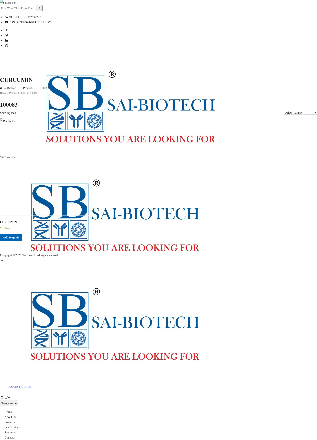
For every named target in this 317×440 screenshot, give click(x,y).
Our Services (12, 427)
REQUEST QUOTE (19, 386)
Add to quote (11, 237)
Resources (11, 432)
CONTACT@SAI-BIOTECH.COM (30, 22)
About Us (10, 417)
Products (10, 422)
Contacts (10, 437)
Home (8, 412)
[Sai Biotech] (125, 265)
